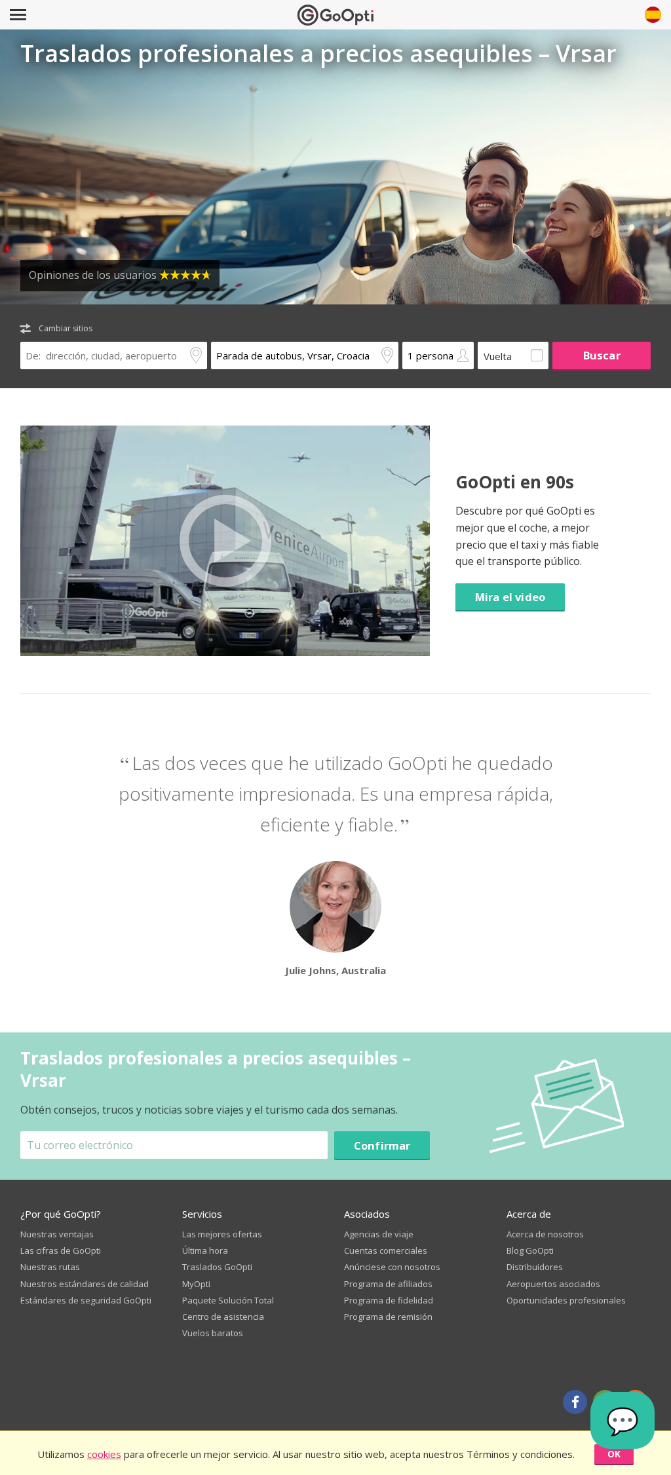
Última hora (205, 1250)
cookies (104, 1454)
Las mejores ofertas (222, 1234)
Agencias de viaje (378, 1234)
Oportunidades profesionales (566, 1300)
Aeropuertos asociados (553, 1284)
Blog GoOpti (530, 1250)
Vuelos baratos (212, 1333)
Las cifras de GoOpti (60, 1250)
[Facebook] (575, 1402)
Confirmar (382, 1145)
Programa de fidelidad (388, 1300)
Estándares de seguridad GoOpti (85, 1300)
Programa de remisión (388, 1316)
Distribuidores (535, 1267)
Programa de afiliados (388, 1284)
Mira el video (510, 596)
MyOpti (196, 1284)
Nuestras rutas (50, 1267)
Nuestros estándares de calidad (84, 1284)
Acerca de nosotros (545, 1234)
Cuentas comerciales (385, 1250)
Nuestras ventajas (57, 1234)
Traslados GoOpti (217, 1267)
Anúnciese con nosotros (392, 1267)
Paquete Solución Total (228, 1300)
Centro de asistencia (223, 1316)
